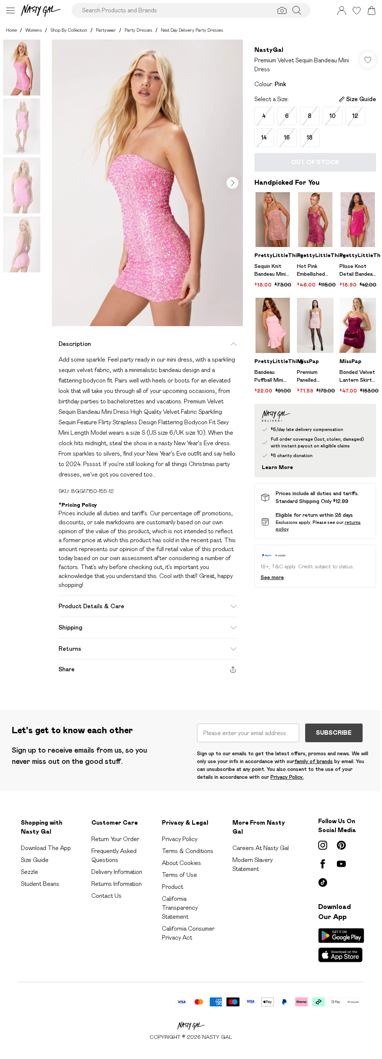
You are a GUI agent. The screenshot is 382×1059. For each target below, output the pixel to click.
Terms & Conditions (187, 851)
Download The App (46, 848)
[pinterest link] (341, 845)
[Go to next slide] (232, 183)
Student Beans (40, 884)
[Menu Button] (10, 10)
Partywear (106, 30)
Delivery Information (116, 872)
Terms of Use (179, 875)
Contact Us (106, 896)
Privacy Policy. (287, 777)
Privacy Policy (179, 839)
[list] (147, 183)
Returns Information (116, 884)
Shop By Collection (68, 30)
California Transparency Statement (180, 908)
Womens (33, 30)
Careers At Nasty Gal (260, 848)
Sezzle (29, 872)
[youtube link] (341, 863)
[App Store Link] (341, 945)
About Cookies (181, 863)
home (11, 30)
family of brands (313, 761)
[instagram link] (322, 845)
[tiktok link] (322, 882)
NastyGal (268, 50)
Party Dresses (138, 30)
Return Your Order (115, 839)
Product (172, 887)
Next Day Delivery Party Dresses (192, 30)
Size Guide (34, 860)
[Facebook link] (322, 863)
